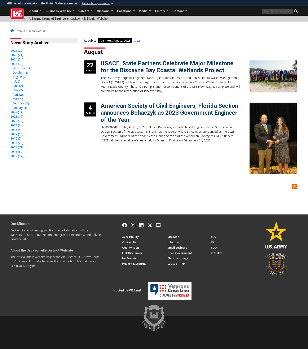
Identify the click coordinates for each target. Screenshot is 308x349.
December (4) (22, 68)
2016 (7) (16, 138)
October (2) (20, 72)
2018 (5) (16, 130)
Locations (124, 11)
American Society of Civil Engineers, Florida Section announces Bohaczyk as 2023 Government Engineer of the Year (169, 112)
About (34, 11)
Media (143, 11)
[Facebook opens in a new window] (124, 225)
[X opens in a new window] (149, 225)
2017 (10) (16, 134)
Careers (84, 11)
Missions (103, 11)
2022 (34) (16, 112)
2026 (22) (16, 51)
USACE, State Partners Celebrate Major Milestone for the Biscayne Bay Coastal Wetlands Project (167, 67)
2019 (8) (16, 125)
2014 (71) (16, 147)
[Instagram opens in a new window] (133, 225)
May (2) (18, 90)
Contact (178, 11)
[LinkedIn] (141, 225)
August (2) (19, 77)
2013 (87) (16, 152)
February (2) (21, 103)
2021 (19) (16, 116)
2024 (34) (16, 59)
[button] (98, 3)
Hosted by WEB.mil (127, 290)
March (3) (19, 99)
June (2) (18, 86)
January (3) (20, 108)
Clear (137, 40)
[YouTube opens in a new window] (158, 225)
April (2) (18, 94)
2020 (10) (16, 121)
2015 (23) (16, 143)
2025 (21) (16, 55)
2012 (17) (16, 156)
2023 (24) (16, 64)
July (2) (17, 81)
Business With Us (58, 11)
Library (160, 11)
